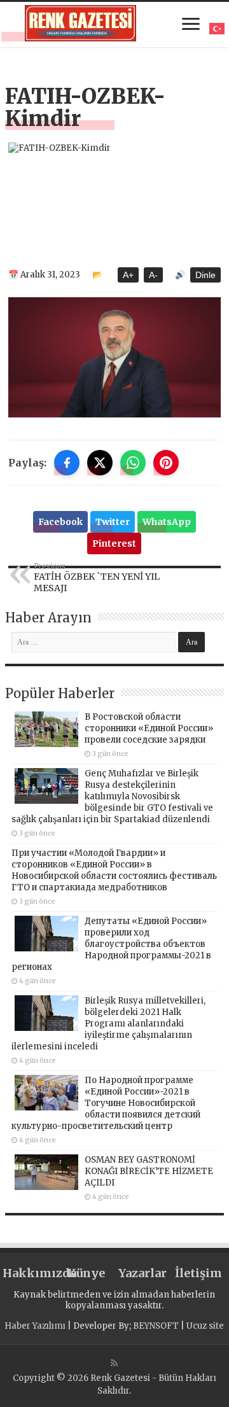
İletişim (198, 1273)
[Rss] (114, 1363)
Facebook (60, 522)
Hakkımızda (31, 1273)
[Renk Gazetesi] (80, 23)
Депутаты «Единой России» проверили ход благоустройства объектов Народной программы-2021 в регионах (111, 944)
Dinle (205, 275)
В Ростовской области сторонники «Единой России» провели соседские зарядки (149, 728)
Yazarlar (142, 1273)
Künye (86, 1273)
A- (153, 275)
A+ (128, 275)
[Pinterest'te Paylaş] (166, 462)
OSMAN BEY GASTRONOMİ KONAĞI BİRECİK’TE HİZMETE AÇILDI (149, 1171)
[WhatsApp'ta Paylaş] (133, 462)
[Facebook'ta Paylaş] (67, 462)
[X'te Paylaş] (100, 462)
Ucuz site (205, 1325)
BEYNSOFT (156, 1325)
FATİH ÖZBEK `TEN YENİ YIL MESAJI (97, 578)
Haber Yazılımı (35, 1325)
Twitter (112, 522)
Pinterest (114, 543)
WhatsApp (166, 522)
